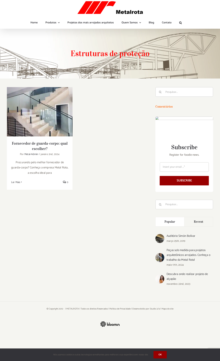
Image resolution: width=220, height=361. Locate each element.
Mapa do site (167, 309)
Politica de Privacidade (120, 309)
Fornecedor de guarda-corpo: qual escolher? (39, 106)
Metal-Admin (31, 154)
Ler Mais (15, 182)
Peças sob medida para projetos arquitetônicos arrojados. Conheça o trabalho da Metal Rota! (188, 255)
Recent (198, 222)
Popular (169, 222)
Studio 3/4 (155, 309)
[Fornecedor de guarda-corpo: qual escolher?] (40, 111)
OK (160, 355)
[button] (180, 23)
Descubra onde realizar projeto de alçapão (187, 276)
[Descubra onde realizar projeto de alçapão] (159, 277)
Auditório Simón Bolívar (181, 236)
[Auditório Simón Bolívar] (159, 236)
